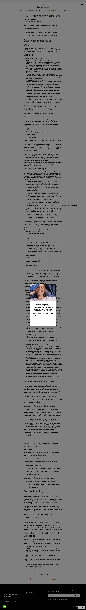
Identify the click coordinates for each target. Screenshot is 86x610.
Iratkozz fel (49, 319)
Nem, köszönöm (43, 323)
